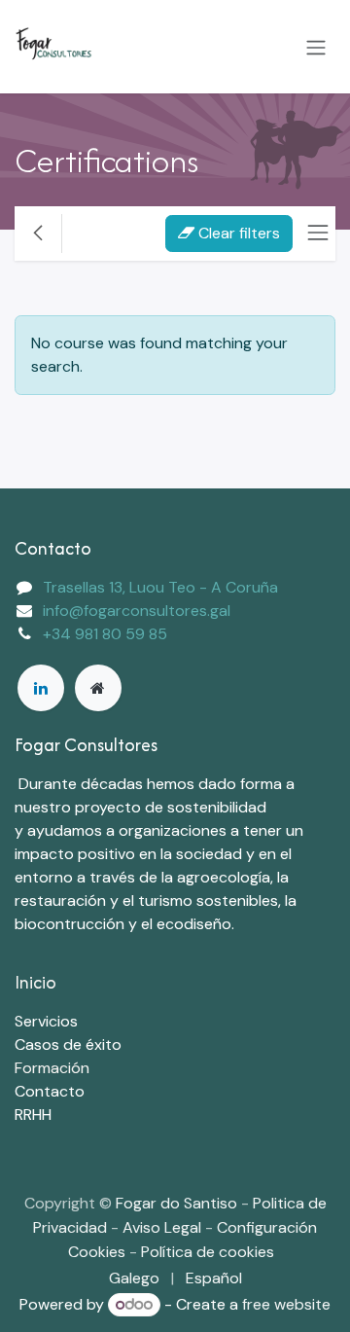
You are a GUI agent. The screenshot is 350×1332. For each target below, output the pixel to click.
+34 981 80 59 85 (105, 634)
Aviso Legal (163, 1227)
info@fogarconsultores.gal (136, 610)
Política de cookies (207, 1252)
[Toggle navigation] (316, 46)
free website (286, 1304)
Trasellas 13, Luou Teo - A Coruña (160, 587)
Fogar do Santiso (176, 1203)
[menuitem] (134, 1278)
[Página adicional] (98, 688)
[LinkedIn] (41, 688)
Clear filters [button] (237, 233)
